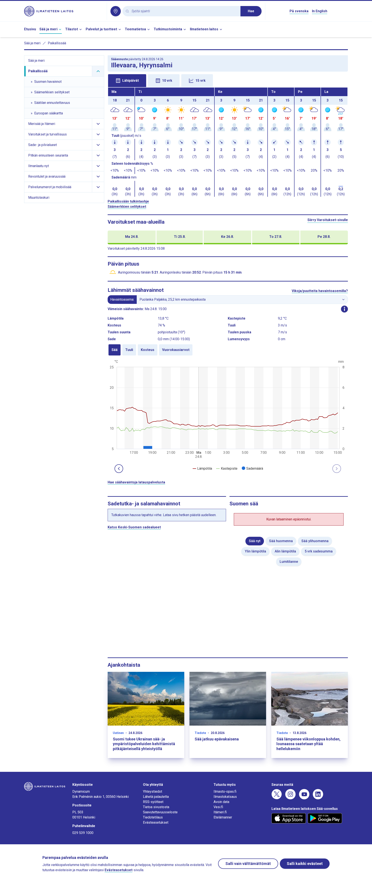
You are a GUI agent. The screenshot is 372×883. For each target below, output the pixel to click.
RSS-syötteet (153, 802)
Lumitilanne (289, 562)
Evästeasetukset (155, 822)
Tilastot (71, 29)
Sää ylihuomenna (315, 541)
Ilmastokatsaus (225, 797)
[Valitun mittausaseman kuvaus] (344, 309)
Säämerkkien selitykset (127, 207)
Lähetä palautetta (156, 797)
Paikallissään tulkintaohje (128, 201)
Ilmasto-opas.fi (225, 791)
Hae (251, 11)
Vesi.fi (218, 807)
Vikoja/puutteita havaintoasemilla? (320, 291)
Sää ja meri (48, 29)
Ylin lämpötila (255, 551)
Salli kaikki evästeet (305, 863)
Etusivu (30, 29)
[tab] (127, 80)
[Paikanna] (115, 11)
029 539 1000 (82, 833)
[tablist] (228, 80)
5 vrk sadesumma (319, 551)
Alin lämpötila (285, 551)
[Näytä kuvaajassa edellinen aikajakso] (119, 468)
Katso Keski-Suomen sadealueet (134, 527)
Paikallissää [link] (57, 43)
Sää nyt (254, 541)
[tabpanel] (228, 142)
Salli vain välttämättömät (248, 863)
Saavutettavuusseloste (160, 812)
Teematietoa (135, 29)
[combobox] (184, 11)
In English (319, 11)
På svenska (299, 11)
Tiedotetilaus (153, 817)
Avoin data (221, 802)
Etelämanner (223, 817)
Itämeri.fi (220, 812)
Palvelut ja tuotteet (101, 29)
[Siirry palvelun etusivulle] (63, 11)
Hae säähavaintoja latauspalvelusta (136, 482)
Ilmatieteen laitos (204, 29)
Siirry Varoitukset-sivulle (327, 220)
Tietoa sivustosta (156, 807)
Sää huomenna (281, 541)
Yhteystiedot (152, 791)
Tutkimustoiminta (168, 29)
